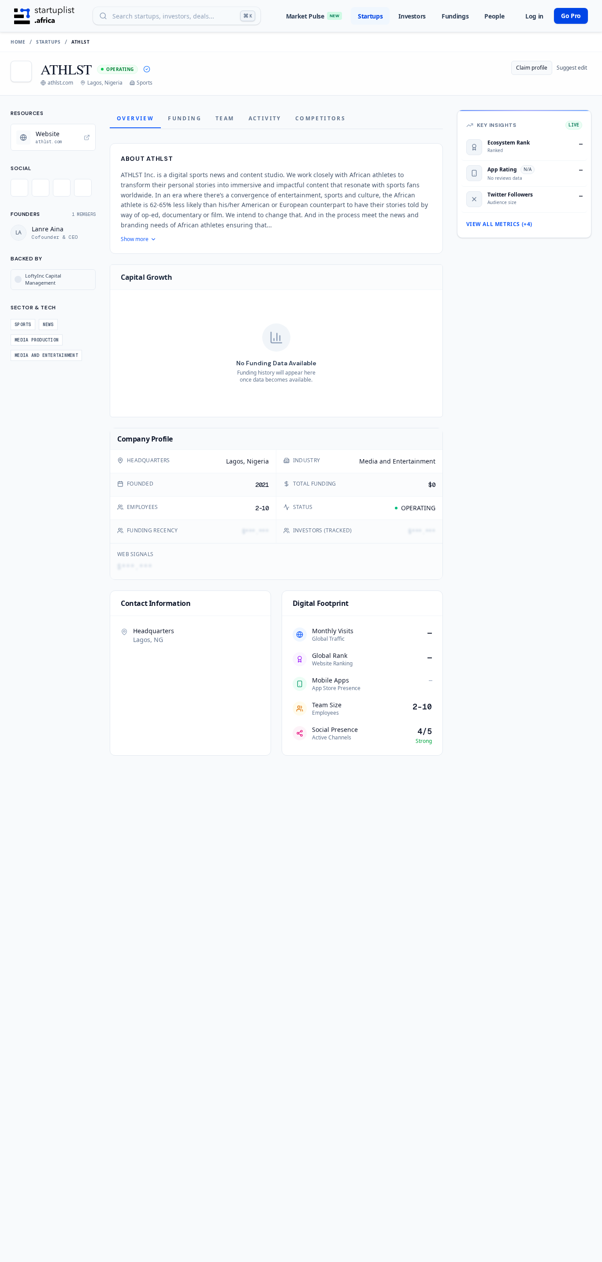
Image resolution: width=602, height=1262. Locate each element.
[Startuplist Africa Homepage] (44, 15)
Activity (265, 118)
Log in (534, 16)
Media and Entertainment (397, 461)
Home (18, 42)
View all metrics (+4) (499, 224)
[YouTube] (83, 188)
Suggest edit (572, 67)
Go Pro (571, 15)
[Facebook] (40, 188)
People (494, 16)
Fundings (455, 16)
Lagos (234, 461)
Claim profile (531, 67)
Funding (184, 118)
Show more (135, 239)
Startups (370, 16)
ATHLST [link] (80, 42)
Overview (135, 118)
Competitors (320, 118)
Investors (412, 16)
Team (225, 118)
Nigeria (258, 461)
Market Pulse (312, 16)
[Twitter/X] (19, 188)
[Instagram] (62, 188)
